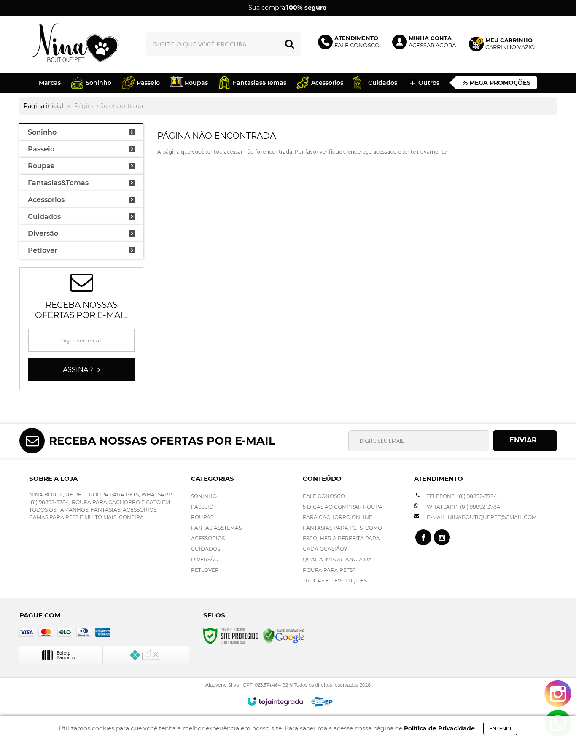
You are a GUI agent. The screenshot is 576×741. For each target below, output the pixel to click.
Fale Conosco (324, 496)
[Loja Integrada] (275, 701)
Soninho (204, 496)
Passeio (202, 507)
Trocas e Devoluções (335, 580)
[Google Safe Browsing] (284, 635)
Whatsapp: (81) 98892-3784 (462, 507)
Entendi (500, 728)
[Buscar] (289, 44)
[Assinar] (81, 369)
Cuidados (205, 549)
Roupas (202, 517)
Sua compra (287, 7)
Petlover (205, 570)
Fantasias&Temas (216, 528)
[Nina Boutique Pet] (75, 43)
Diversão (204, 559)
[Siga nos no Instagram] (441, 537)
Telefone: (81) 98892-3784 (461, 496)
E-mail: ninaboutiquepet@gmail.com (480, 517)
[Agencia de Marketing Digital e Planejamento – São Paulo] (322, 702)
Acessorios (208, 538)
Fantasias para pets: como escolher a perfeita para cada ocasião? (342, 538)
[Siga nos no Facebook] (423, 537)
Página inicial (43, 106)
